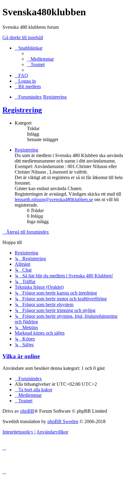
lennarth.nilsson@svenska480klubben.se (54, 199)
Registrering (22, 110)
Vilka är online (21, 356)
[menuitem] (40, 59)
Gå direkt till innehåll (22, 37)
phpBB (27, 411)
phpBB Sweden (62, 421)
